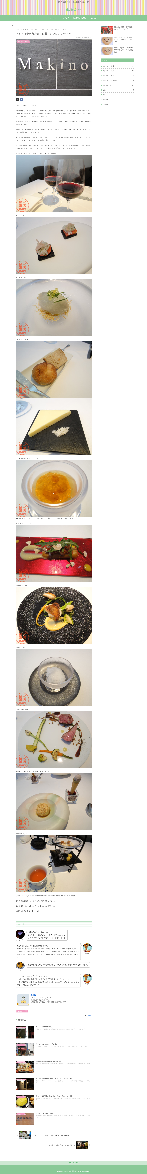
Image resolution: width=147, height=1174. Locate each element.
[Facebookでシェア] (21, 99)
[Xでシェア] (17, 99)
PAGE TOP (74, 1163)
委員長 (33, 995)
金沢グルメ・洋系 (22, 1011)
